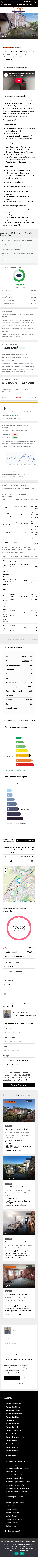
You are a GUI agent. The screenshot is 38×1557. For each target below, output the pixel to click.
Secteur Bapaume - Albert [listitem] (15, 1502)
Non (22, 1554)
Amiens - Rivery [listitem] (11, 1440)
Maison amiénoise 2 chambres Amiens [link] (17, 1242)
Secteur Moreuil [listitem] (11, 1516)
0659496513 (20, 1015)
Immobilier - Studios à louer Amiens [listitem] (18, 1468)
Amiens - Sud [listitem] (10, 1420)
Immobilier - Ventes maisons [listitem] (15, 1461)
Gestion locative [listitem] (11, 1471)
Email (5, 1046)
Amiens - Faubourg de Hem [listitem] (15, 1437)
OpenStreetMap (23, 901)
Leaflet (14, 901)
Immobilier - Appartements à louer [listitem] (17, 1465)
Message (6, 1055)
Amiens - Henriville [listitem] (12, 1427)
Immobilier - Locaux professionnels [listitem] (17, 1488)
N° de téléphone (9, 1037)
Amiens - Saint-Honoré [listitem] (13, 1407)
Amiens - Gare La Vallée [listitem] (14, 1444)
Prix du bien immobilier (11, 962)
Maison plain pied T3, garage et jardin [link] (17, 1129)
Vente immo (18, 47)
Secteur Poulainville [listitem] (12, 1512)
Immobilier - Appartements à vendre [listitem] (18, 1481)
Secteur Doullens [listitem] (11, 1509)
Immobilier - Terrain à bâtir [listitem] (15, 1485)
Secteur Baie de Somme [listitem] (14, 1519)
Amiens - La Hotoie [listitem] (12, 1450)
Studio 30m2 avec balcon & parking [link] (16, 1187)
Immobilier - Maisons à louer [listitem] (15, 1475)
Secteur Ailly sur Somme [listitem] (14, 1506)
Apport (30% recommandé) (13, 971)
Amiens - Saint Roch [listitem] (13, 1424)
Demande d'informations (19, 1085)
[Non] (35, 1549)
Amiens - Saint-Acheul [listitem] (13, 1430)
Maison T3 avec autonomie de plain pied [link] (18, 1294)
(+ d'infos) (23, 1080)
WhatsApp (32, 1015)
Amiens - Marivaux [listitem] (12, 1447)
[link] (19, 1110)
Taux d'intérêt (8, 980)
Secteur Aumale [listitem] (11, 1522)
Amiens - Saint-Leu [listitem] (12, 1417)
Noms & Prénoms (9, 1028)
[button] (19, 26)
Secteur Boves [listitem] (11, 1526)
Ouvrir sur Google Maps (27, 840)
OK (17, 1554)
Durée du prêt (8, 990)
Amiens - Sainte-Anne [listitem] (13, 1434)
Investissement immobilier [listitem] (15, 1478)
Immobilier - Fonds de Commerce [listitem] (17, 1491)
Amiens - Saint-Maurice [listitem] (14, 1413)
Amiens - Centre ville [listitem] (13, 1410)
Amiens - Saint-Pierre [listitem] (13, 1403)
